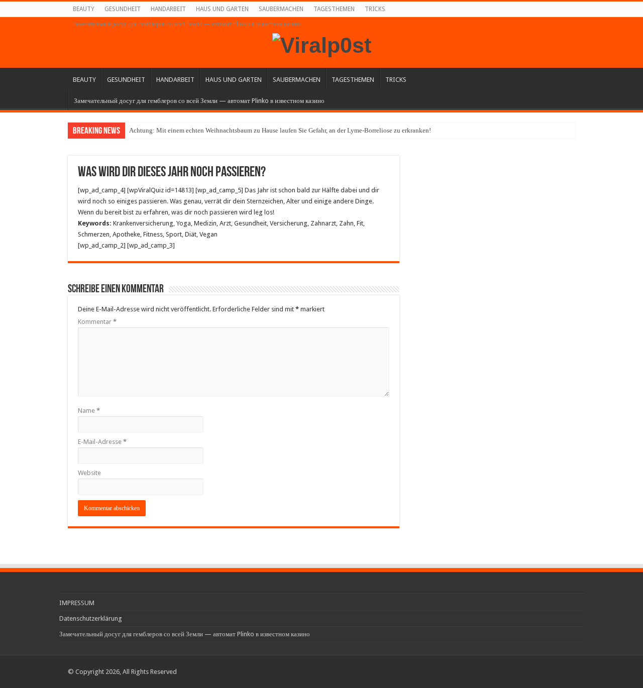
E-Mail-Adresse (102, 441)
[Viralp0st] (321, 44)
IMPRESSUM (76, 603)
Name (89, 410)
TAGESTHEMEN (334, 9)
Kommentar (97, 321)
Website (89, 473)
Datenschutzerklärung (90, 618)
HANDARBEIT (168, 9)
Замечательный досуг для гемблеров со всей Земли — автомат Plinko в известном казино (187, 24)
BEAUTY (83, 9)
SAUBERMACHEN (281, 9)
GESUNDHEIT (122, 9)
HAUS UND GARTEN (222, 9)
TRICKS (375, 9)
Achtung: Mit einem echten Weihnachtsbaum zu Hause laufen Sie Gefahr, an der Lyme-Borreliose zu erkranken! (280, 130)
